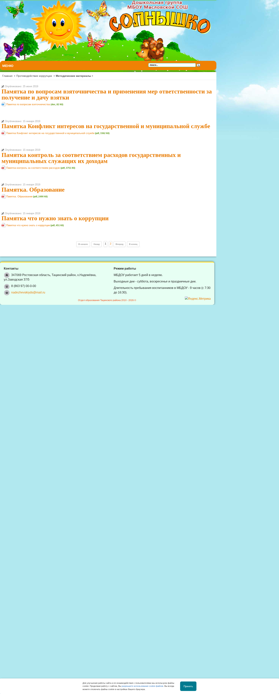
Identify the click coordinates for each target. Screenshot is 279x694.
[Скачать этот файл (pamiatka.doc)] (4, 105)
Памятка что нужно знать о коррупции (55, 218)
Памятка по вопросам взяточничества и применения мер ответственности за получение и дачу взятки (131, 94)
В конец (164, 244)
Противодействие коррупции (34, 75)
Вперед (151, 244)
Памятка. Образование (33, 189)
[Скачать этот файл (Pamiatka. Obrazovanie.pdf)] (4, 197)
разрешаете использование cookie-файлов (142, 686)
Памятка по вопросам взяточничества (28, 104)
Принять (188, 686)
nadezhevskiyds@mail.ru (28, 287)
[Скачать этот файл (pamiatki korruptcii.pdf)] (4, 226)
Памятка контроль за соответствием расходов (33, 167)
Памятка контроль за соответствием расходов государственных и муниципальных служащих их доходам (133, 157)
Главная (7, 75)
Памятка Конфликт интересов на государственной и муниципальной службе (106, 126)
